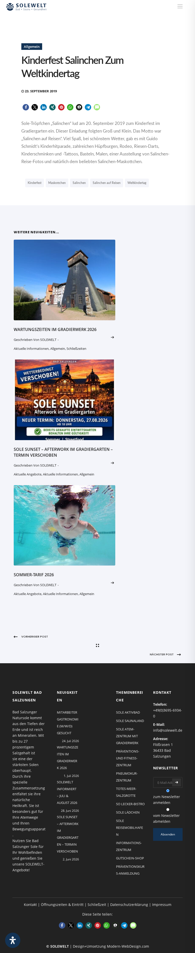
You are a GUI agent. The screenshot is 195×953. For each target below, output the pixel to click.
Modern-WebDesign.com (128, 946)
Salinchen (79, 182)
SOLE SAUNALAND (130, 720)
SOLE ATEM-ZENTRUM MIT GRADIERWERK (127, 736)
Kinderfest (34, 182)
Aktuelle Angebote (27, 474)
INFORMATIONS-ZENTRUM (129, 846)
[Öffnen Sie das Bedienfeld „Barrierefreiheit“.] (12, 940)
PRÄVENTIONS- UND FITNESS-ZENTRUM (127, 758)
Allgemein (32, 46)
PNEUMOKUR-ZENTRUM (127, 777)
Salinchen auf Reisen (107, 182)
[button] (26, 107)
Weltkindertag (136, 182)
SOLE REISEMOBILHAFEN (129, 827)
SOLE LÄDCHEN (128, 812)
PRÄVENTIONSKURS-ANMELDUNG (130, 870)
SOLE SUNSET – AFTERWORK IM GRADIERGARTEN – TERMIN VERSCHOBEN (67, 834)
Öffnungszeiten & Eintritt (62, 904)
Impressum (161, 904)
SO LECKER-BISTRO (130, 804)
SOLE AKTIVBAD (128, 712)
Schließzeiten (76, 348)
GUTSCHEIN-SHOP (130, 858)
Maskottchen (57, 182)
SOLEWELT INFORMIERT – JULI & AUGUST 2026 (67, 792)
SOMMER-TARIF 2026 (34, 574)
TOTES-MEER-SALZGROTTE (126, 792)
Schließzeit (97, 904)
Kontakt (30, 904)
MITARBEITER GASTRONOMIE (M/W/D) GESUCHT (67, 722)
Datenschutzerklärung (129, 904)
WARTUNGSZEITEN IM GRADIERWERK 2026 (55, 329)
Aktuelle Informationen (31, 348)
